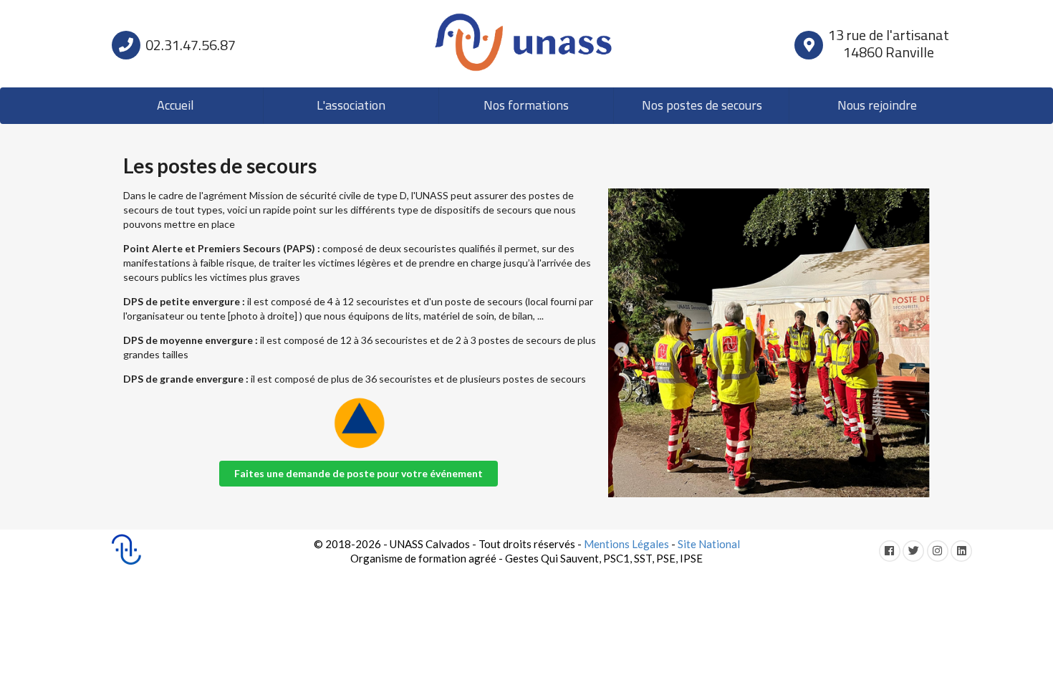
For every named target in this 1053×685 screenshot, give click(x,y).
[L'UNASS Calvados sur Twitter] (915, 550)
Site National (709, 543)
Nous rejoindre (877, 106)
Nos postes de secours (702, 106)
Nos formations (526, 106)
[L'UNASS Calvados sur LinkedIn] (963, 550)
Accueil (175, 106)
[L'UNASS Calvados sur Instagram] (939, 550)
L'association (351, 106)
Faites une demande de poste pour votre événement (358, 473)
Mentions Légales (626, 543)
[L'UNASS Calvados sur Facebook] (891, 550)
